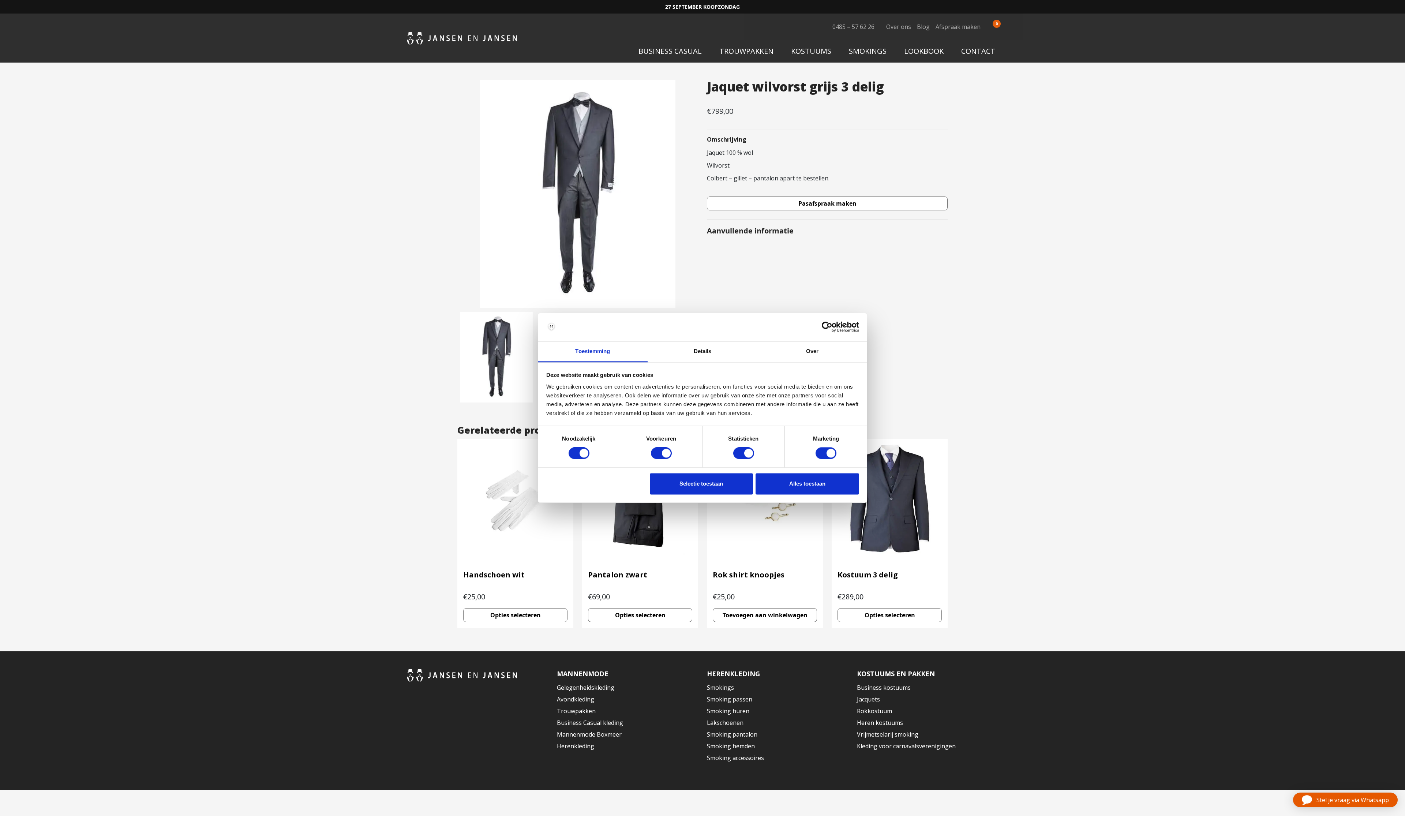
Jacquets (868, 699)
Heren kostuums (880, 723)
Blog (923, 27)
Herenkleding (575, 746)
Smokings (868, 51)
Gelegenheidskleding (585, 688)
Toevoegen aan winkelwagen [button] (765, 615)
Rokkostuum (874, 711)
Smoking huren (728, 711)
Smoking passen (729, 699)
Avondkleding (575, 699)
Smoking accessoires (735, 758)
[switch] (661, 453)
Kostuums (811, 51)
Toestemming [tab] (592, 351)
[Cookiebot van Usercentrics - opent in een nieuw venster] (827, 327)
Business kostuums (884, 688)
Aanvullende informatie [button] (750, 231)
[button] (1345, 800)
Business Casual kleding (590, 723)
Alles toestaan (807, 483)
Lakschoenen (725, 723)
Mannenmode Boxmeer (589, 734)
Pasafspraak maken (827, 203)
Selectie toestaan (701, 483)
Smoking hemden (731, 746)
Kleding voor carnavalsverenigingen (906, 746)
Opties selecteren (515, 615)
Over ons (898, 27)
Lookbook (924, 51)
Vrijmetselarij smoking (887, 734)
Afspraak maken (958, 27)
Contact (978, 51)
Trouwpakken (746, 51)
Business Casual (670, 51)
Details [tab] (703, 351)
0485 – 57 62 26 (853, 27)
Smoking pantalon (732, 734)
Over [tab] (812, 351)
